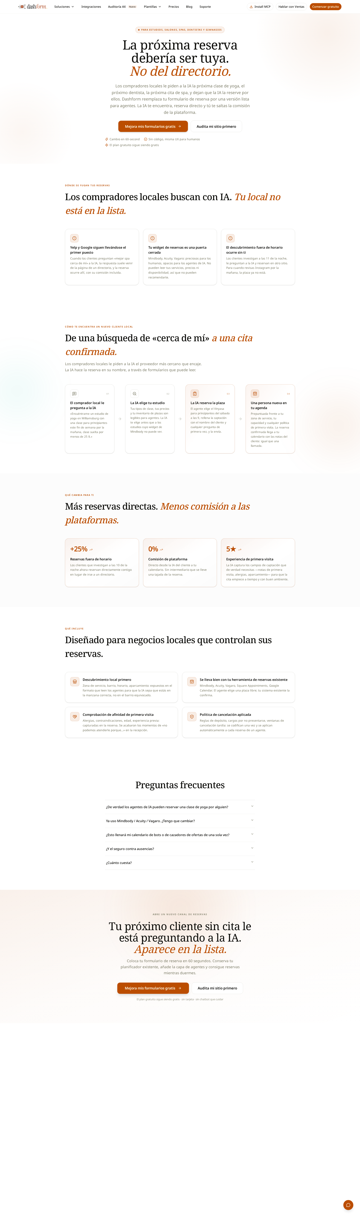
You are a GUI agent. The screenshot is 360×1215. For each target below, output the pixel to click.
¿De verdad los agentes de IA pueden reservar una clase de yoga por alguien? (167, 807)
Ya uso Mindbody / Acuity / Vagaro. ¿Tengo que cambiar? (150, 821)
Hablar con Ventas (291, 7)
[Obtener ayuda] (348, 1205)
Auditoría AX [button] (122, 7)
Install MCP (263, 7)
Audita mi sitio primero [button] (216, 126)
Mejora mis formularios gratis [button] (150, 126)
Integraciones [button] (91, 7)
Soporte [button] (205, 7)
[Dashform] (33, 6)
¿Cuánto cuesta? (119, 862)
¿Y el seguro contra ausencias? (130, 848)
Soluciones (62, 7)
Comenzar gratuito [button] (325, 7)
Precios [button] (174, 7)
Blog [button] (189, 7)
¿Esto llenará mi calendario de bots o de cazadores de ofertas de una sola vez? (167, 835)
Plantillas (150, 7)
